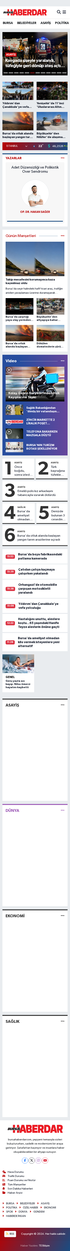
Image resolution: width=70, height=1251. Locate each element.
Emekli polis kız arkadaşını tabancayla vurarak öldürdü (37, 493)
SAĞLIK (21, 507)
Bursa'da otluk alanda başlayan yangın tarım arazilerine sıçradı (38, 537)
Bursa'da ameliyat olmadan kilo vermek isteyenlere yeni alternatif (25, 515)
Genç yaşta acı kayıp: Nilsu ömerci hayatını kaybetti (18, 684)
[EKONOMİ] (62, 916)
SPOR (9, 1211)
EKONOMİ (15, 916)
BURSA (8, 23)
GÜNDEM (39, 1211)
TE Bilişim (44, 1245)
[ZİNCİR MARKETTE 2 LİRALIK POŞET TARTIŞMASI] (14, 421)
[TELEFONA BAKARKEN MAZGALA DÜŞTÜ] (14, 433)
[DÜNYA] (62, 810)
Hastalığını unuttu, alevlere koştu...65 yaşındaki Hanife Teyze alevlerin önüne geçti (39, 623)
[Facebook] (25, 1160)
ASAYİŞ (46, 23)
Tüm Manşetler (17, 1184)
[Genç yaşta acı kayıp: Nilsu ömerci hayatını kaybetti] (18, 663)
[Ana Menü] (64, 12)
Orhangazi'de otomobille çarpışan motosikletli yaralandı (37, 588)
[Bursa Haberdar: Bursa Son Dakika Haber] (24, 12)
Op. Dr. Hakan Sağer (35, 212)
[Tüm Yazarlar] (62, 158)
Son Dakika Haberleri (20, 1188)
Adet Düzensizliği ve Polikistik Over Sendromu (35, 169)
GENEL (10, 677)
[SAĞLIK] (62, 1021)
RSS (11, 1233)
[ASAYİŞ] (62, 705)
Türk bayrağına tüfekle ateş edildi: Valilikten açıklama (58, 471)
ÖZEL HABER (30, 1207)
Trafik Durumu (16, 1176)
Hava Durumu (16, 1172)
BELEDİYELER (26, 23)
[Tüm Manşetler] (62, 236)
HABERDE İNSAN (16, 1216)
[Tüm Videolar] (62, 361)
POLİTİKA (62, 23)
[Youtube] (45, 1160)
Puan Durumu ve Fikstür (22, 1180)
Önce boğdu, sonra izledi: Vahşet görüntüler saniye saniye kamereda (23, 471)
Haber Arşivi (15, 1192)
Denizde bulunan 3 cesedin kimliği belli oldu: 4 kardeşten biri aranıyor (58, 515)
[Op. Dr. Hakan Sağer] (35, 193)
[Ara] (59, 12)
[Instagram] (38, 1160)
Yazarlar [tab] (13, 158)
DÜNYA (12, 810)
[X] (32, 1160)
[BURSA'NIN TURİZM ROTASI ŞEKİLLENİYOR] (14, 446)
